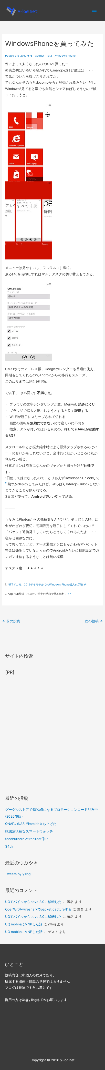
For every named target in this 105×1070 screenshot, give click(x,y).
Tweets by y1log (18, 874)
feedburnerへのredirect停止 (26, 839)
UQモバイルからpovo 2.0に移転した (33, 902)
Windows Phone (65, 55)
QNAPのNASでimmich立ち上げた (30, 824)
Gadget (39, 55)
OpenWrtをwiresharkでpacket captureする (38, 909)
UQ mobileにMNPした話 (23, 924)
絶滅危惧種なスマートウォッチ (29, 831)
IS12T (50, 55)
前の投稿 (11, 621)
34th (9, 846)
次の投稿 (94, 621)
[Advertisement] (52, 733)
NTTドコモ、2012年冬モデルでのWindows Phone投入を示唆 (45, 584)
